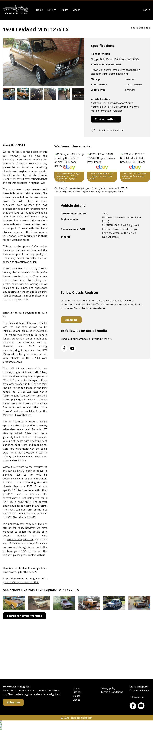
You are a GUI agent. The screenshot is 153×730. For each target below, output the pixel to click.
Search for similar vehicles (24, 615)
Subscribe (71, 320)
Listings (51, 9)
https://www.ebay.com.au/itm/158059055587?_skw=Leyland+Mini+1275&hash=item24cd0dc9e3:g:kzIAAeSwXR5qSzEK (69, 167)
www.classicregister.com (20, 539)
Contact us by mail (140, 690)
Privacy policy (108, 688)
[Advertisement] (102, 266)
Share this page (140, 27)
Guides (64, 9)
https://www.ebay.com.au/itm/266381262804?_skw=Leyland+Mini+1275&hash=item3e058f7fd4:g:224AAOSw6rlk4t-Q (135, 167)
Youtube (72, 348)
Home (39, 9)
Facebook (64, 348)
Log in (146, 9)
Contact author (105, 119)
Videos (76, 9)
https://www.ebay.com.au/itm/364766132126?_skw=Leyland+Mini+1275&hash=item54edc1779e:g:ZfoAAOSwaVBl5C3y (102, 167)
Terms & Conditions (112, 692)
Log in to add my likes (111, 130)
